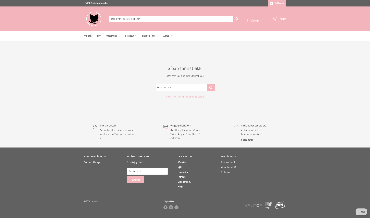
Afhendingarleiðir (229, 167)
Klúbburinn (279, 3)
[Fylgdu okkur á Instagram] (171, 207)
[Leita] (236, 19)
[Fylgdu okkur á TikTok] (176, 207)
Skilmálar (225, 172)
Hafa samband (228, 162)
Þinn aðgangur (253, 20)
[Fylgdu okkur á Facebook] (165, 207)
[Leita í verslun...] (211, 87)
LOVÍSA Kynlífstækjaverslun (96, 3)
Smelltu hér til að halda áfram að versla (185, 96)
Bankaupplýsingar (92, 162)
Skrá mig (136, 179)
